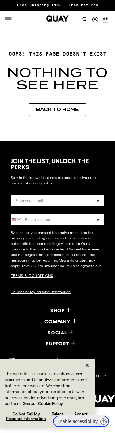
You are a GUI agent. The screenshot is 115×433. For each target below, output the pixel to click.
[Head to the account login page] (95, 19)
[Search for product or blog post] (84, 20)
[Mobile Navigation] (9, 18)
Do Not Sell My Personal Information (41, 292)
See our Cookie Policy (43, 403)
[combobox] (16, 219)
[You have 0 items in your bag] (106, 20)
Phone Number (28, 208)
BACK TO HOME (57, 109)
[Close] (87, 365)
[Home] (57, 18)
